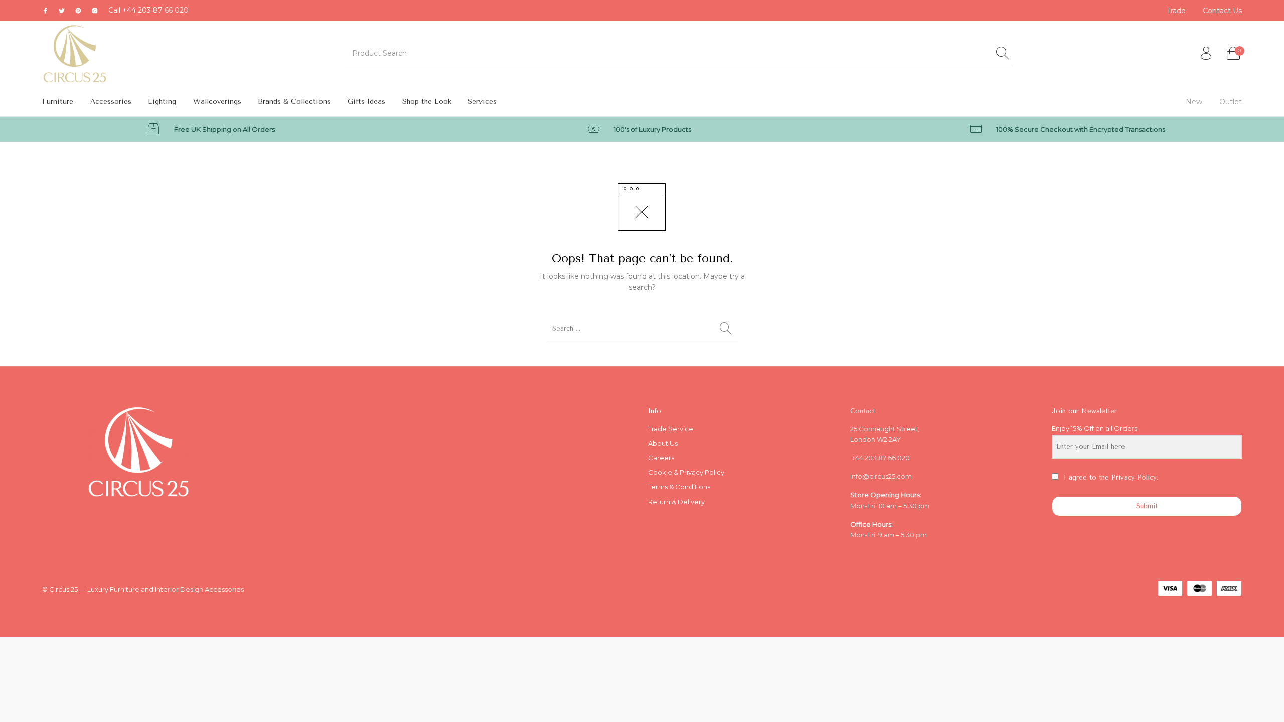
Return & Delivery (676, 502)
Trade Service (670, 429)
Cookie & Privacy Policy (686, 472)
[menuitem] (1177, 10)
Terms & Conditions (679, 487)
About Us (663, 443)
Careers (661, 458)
